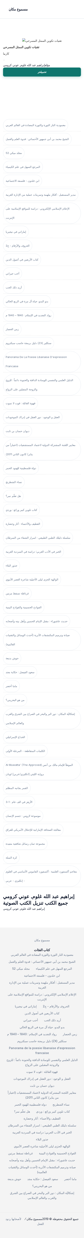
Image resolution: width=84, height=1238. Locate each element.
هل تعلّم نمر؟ (13, 496)
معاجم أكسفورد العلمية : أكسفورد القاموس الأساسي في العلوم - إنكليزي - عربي (41, 876)
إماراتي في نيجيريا (16, 231)
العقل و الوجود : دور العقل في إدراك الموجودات (33, 417)
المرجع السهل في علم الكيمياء (23, 166)
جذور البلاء (11, 565)
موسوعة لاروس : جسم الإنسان (23, 815)
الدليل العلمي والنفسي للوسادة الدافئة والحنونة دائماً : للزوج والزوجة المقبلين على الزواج (39, 384)
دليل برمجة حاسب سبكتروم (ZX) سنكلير (28, 343)
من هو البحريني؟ (15, 700)
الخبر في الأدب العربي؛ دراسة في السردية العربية (33, 551)
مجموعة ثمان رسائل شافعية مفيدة (25, 843)
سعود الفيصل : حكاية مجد (20, 672)
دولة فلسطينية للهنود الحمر (21, 468)
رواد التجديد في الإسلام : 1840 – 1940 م (28, 315)
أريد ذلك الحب (14, 287)
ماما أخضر (11, 686)
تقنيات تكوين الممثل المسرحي (21, 47)
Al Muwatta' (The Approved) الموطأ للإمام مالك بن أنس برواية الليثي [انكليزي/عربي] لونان (39, 769)
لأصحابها (16, 1219)
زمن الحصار (12, 329)
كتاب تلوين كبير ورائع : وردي (21, 509)
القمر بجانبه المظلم (17, 788)
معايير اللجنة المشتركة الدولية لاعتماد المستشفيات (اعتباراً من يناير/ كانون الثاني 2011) (40, 449)
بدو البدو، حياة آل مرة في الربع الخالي (27, 301)
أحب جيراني (12, 273)
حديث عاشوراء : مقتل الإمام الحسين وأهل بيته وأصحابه (36, 621)
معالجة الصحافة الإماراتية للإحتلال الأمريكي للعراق (33, 829)
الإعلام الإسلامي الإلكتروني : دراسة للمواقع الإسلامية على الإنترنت (38, 213)
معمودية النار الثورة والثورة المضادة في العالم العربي (35, 125)
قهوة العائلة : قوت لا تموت (20, 403)
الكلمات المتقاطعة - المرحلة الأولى (25, 751)
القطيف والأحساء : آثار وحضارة (23, 523)
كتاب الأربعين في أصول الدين (22, 259)
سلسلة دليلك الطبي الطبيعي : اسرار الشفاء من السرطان (38, 537)
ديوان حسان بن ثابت (17, 431)
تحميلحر (42, 71)
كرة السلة (11, 857)
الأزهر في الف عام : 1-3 (19, 802)
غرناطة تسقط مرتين (17, 593)
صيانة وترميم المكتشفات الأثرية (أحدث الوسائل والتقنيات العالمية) (38, 639)
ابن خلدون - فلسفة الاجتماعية (22, 180)
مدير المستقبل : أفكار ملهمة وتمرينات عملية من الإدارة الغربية (41, 194)
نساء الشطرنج (14, 482)
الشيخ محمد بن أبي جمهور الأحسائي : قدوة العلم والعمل (37, 139)
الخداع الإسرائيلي (15, 737)
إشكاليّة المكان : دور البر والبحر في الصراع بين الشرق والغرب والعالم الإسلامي (40, 718)
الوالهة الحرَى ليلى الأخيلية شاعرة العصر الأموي (32, 579)
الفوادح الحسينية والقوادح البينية (24, 607)
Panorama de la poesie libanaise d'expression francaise (36, 361)
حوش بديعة (12, 658)
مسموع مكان (42, 940)
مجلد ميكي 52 (14, 153)
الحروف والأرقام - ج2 (18, 245)
